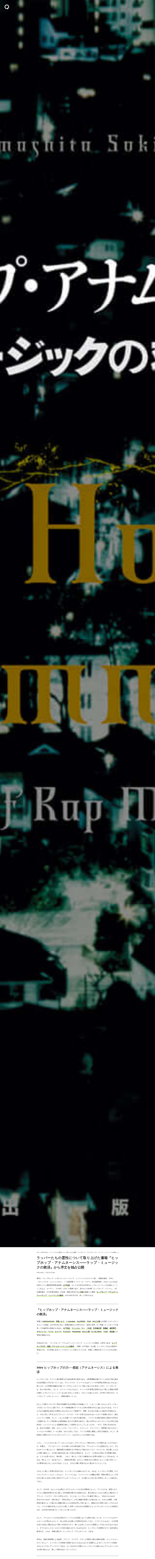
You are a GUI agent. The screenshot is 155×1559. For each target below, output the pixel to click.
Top (38, 1252)
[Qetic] (7, 7)
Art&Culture (44, 1252)
